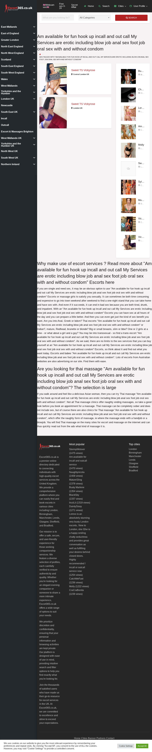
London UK (78, 108)
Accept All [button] (142, 746)
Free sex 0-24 (62, 6)
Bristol (143, 75)
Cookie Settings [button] (126, 746)
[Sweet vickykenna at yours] (128, 168)
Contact (110, 738)
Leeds (132, 460)
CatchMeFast (76, 578)
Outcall (143, 204)
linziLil (72, 502)
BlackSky (74, 495)
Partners (100, 738)
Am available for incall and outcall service (78, 461)
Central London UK (81, 74)
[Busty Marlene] (128, 76)
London (144, 148)
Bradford (133, 470)
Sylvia (141, 181)
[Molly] (128, 150)
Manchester (135, 456)
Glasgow (133, 463)
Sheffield (133, 467)
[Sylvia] (128, 186)
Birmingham (135, 453)
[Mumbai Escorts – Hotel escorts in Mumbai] (128, 205)
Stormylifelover (77, 449)
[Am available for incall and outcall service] (128, 131)
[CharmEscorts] (128, 94)
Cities (121, 6)
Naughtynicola (76, 472)
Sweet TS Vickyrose (83, 70)
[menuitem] (89, 6)
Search (105, 6)
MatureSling (75, 479)
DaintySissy (75, 506)
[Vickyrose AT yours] (128, 242)
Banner (92, 738)
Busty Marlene (76, 487)
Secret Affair (74, 6)
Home (90, 6)
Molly (141, 144)
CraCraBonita (76, 590)
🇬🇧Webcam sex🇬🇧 (48, 6)
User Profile (139, 6)
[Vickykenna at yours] (128, 223)
